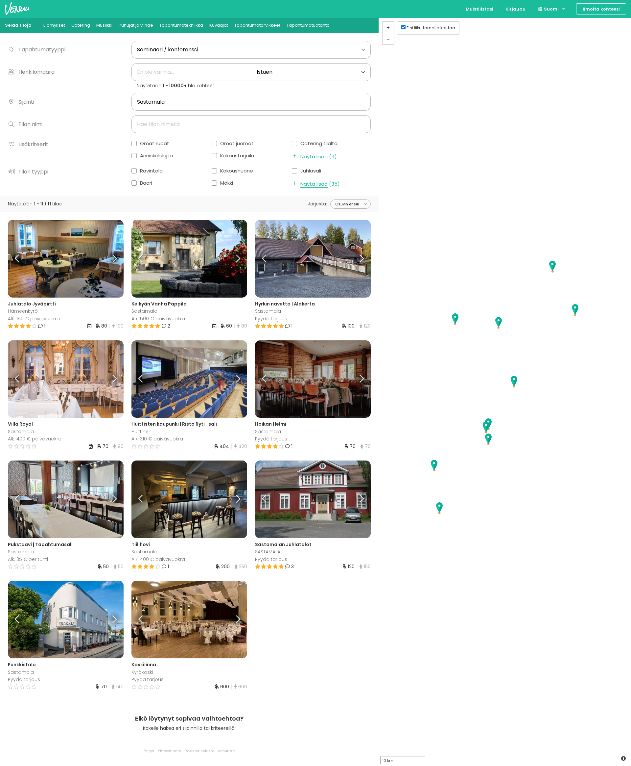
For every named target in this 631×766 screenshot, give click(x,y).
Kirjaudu (515, 9)
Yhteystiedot (169, 750)
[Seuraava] (109, 259)
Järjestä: (317, 203)
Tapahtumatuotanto (308, 25)
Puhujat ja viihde (136, 25)
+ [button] (388, 27)
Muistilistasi (479, 9)
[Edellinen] (22, 259)
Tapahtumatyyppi (41, 49)
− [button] (388, 38)
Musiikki (104, 25)
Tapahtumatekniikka (181, 25)
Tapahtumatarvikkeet (257, 25)
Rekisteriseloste (199, 750)
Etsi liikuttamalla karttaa (431, 28)
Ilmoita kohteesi (601, 9)
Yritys (149, 750)
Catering (80, 25)
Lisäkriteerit (33, 144)
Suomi (551, 9)
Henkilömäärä (36, 72)
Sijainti (26, 102)
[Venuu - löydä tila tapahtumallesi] (17, 8)
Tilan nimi (30, 124)
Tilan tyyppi (33, 171)
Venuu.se (226, 750)
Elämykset (54, 25)
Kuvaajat (218, 25)
